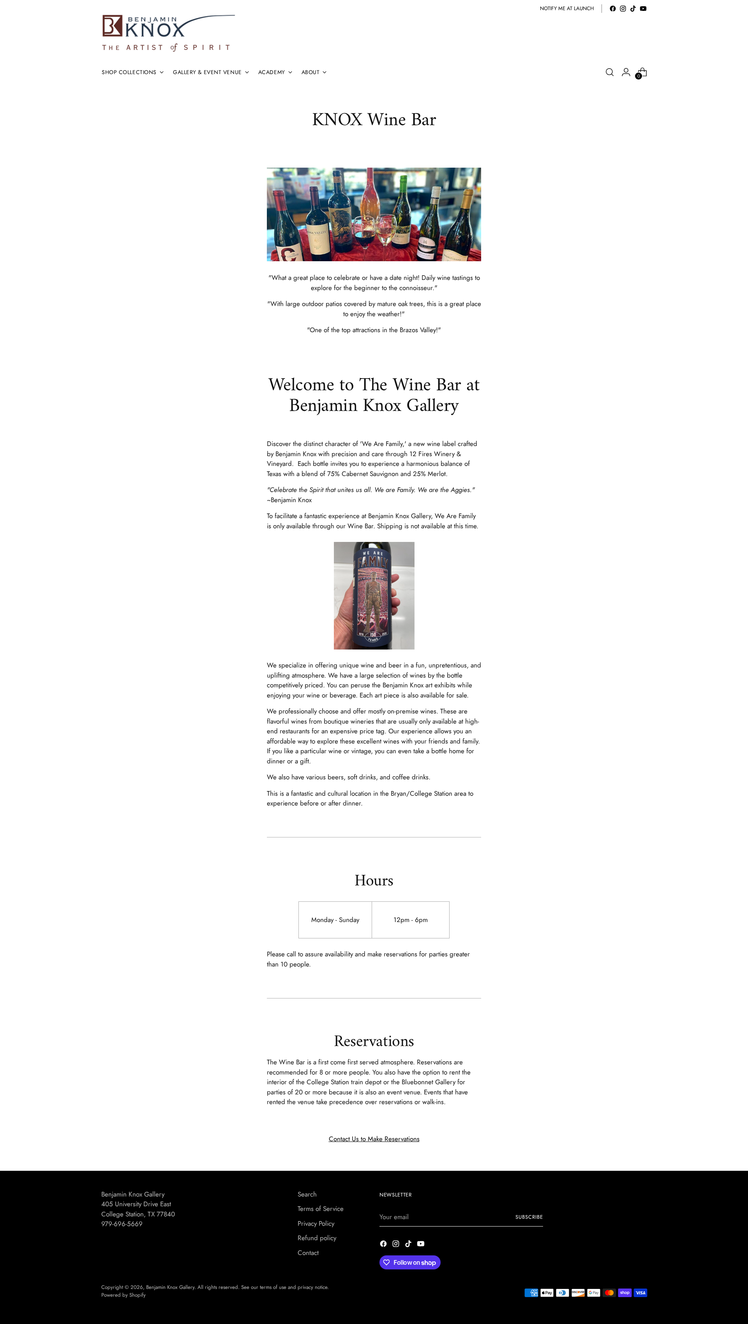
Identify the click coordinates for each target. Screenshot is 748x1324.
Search (307, 1194)
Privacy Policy (316, 1223)
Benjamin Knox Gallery (170, 1287)
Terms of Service (321, 1208)
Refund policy (317, 1238)
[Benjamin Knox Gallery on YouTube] (643, 8)
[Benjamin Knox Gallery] (169, 33)
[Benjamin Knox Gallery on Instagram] (622, 8)
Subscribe (529, 1217)
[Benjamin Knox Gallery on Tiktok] (633, 8)
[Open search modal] (609, 72)
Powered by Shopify (123, 1295)
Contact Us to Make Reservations (374, 1138)
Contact (308, 1252)
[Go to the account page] (626, 72)
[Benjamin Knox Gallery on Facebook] (612, 8)
